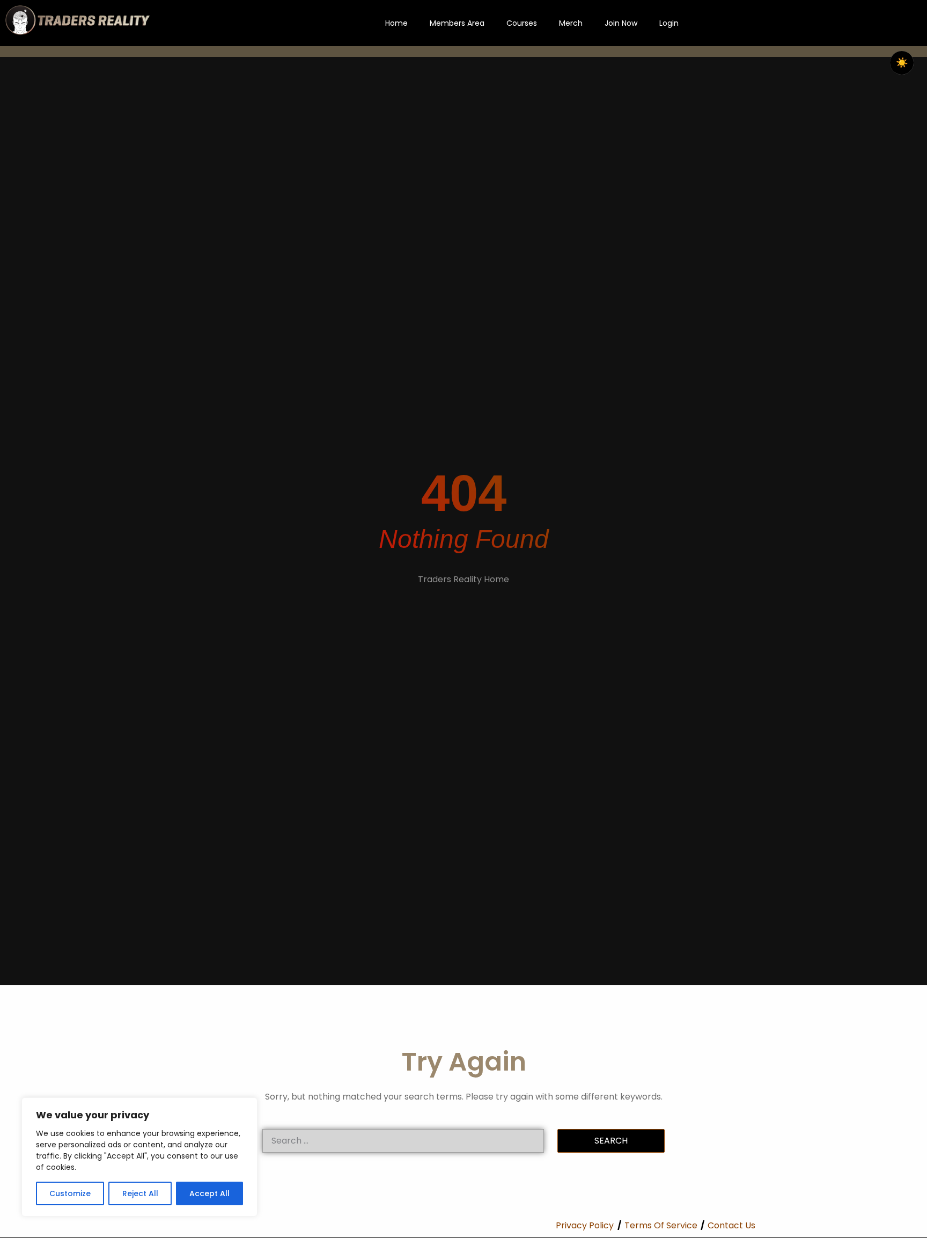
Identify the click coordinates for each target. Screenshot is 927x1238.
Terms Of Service (660, 1225)
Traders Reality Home (463, 579)
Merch (571, 23)
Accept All (209, 1193)
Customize (70, 1193)
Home (396, 23)
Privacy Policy (585, 1225)
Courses (521, 23)
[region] (139, 1157)
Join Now (621, 23)
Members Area (457, 23)
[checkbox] (902, 63)
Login (669, 23)
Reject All (140, 1193)
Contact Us (731, 1225)
